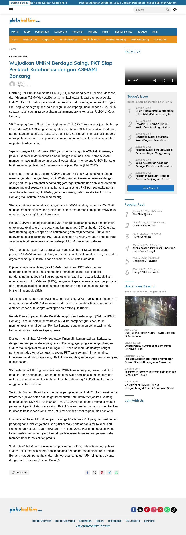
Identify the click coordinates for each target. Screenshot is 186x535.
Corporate (60, 31)
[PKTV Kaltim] (24, 20)
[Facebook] (133, 510)
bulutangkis (115, 520)
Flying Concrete (142, 236)
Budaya (142, 31)
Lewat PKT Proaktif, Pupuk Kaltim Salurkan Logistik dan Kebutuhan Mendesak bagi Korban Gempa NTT (153, 125)
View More (149, 188)
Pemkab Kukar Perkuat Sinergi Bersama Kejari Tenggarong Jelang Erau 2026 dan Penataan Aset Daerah (154, 151)
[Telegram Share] (109, 472)
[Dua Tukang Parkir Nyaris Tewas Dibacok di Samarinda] (151, 311)
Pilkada (92, 31)
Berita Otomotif (41, 520)
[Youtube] (160, 510)
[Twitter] (140, 510)
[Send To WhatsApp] (116, 472)
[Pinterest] (147, 510)
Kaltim (106, 31)
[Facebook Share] (87, 472)
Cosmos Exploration (145, 225)
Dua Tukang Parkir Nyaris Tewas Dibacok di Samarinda (150, 334)
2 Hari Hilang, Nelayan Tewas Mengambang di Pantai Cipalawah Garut (149, 386)
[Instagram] (154, 510)
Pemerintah (42, 31)
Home (15, 31)
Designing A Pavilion (145, 261)
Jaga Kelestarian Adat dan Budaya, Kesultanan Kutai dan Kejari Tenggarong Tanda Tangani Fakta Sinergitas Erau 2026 (154, 164)
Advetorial (160, 39)
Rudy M (20, 82)
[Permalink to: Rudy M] (12, 83)
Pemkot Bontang (116, 39)
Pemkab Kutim (91, 39)
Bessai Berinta (123, 31)
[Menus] (11, 10)
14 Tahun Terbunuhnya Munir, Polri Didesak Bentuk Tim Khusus (150, 373)
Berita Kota (30, 39)
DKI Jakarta (133, 520)
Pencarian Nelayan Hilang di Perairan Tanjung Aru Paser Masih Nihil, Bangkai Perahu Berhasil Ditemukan (152, 177)
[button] (167, 9)
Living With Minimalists (146, 272)
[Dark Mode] (175, 10)
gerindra (149, 520)
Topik (27, 31)
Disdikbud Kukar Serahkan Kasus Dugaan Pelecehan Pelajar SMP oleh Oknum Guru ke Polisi (121, 2)
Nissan (100, 520)
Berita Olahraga (65, 520)
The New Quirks (142, 214)
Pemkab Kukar (69, 39)
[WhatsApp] (167, 510)
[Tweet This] (94, 472)
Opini (155, 31)
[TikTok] (174, 510)
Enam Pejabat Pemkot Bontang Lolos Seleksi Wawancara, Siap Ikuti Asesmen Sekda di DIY (155, 112)
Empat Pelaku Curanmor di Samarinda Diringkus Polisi (148, 347)
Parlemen (77, 31)
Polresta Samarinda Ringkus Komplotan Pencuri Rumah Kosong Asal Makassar (149, 360)
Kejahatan (85, 520)
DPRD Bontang (140, 39)
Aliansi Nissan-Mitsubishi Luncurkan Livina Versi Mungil (154, 249)
